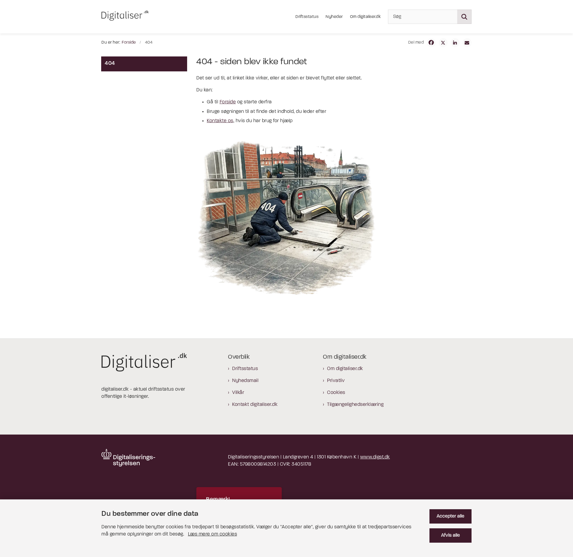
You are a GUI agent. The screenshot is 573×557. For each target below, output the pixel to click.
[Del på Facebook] (431, 42)
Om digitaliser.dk (345, 368)
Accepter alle (450, 516)
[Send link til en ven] (467, 42)
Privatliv (336, 380)
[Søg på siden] (464, 17)
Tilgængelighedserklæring (355, 404)
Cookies (336, 392)
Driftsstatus (245, 368)
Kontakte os (220, 121)
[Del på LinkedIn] (455, 42)
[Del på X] (443, 42)
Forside (228, 102)
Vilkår (238, 392)
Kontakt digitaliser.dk (255, 404)
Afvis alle (450, 535)
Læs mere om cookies (212, 534)
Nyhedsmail (245, 380)
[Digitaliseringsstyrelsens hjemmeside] (128, 458)
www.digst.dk (375, 457)
